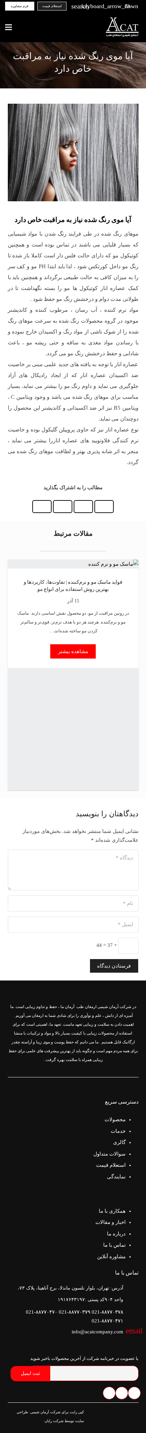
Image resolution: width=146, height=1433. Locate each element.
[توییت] (83, 506)
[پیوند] (123, 27)
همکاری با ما (112, 1211)
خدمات (118, 1131)
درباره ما (116, 1233)
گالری (119, 1142)
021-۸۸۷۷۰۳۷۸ (107, 1312)
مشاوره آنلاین (111, 1256)
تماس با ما (114, 1245)
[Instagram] (109, 1393)
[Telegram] (134, 1393)
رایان (48, 1421)
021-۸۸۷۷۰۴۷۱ (107, 1321)
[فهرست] (8, 27)
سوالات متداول (109, 1154)
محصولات (115, 1119)
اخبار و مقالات (110, 1222)
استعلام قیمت (111, 1165)
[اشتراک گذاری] (104, 506)
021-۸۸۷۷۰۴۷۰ (41, 1312)
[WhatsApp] (121, 1393)
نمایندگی (116, 1176)
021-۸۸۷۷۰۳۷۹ (74, 1312)
